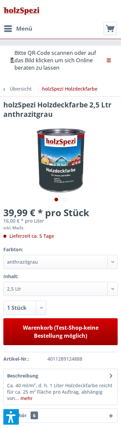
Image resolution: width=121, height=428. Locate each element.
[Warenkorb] (110, 28)
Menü (24, 28)
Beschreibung (22, 375)
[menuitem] (18, 28)
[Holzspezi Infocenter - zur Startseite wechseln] (21, 11)
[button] (11, 417)
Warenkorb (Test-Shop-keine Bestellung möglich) (60, 331)
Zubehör (21, 415)
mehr (26, 398)
